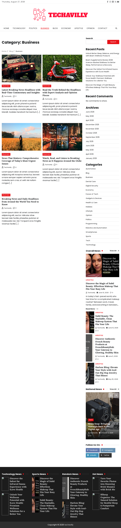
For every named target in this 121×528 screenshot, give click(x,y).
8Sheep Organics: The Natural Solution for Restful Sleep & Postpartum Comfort (109, 501)
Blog (55, 28)
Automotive (91, 169)
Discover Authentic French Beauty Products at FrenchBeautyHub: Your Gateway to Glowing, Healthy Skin (107, 345)
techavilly (68, 524)
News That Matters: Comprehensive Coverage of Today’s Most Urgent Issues (20, 161)
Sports (88, 236)
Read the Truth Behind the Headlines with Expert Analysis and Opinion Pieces (62, 92)
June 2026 (90, 112)
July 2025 (89, 141)
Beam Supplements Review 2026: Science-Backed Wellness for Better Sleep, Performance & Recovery (100, 62)
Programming (91, 223)
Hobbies (89, 207)
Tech (88, 240)
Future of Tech (92, 194)
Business (45, 28)
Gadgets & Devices (94, 198)
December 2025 (92, 124)
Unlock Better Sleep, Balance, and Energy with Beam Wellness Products (102, 54)
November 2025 (92, 129)
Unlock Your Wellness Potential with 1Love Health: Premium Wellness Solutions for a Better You (100, 78)
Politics (33, 28)
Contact (102, 28)
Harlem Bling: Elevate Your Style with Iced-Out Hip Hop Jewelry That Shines (106, 371)
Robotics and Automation (96, 228)
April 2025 (90, 154)
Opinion (90, 28)
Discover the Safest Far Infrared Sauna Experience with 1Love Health (102, 70)
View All (113, 251)
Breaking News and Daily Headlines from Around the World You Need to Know (20, 201)
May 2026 (90, 116)
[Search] (116, 28)
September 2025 (92, 137)
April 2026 (90, 120)
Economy (66, 28)
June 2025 (90, 145)
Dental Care (91, 181)
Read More (90, 309)
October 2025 (91, 133)
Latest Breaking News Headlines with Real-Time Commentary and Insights (21, 91)
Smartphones (91, 232)
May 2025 (90, 150)
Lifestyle (78, 28)
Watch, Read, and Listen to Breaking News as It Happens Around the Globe (62, 159)
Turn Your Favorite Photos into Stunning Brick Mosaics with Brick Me (108, 484)
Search (89, 38)
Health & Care (91, 202)
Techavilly (8, 96)
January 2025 (91, 158)
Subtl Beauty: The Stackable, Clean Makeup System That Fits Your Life (106, 320)
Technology (19, 28)
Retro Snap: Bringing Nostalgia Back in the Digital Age (99, 426)
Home (6, 28)
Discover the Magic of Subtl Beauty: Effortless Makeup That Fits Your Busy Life (101, 87)
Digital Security (92, 186)
